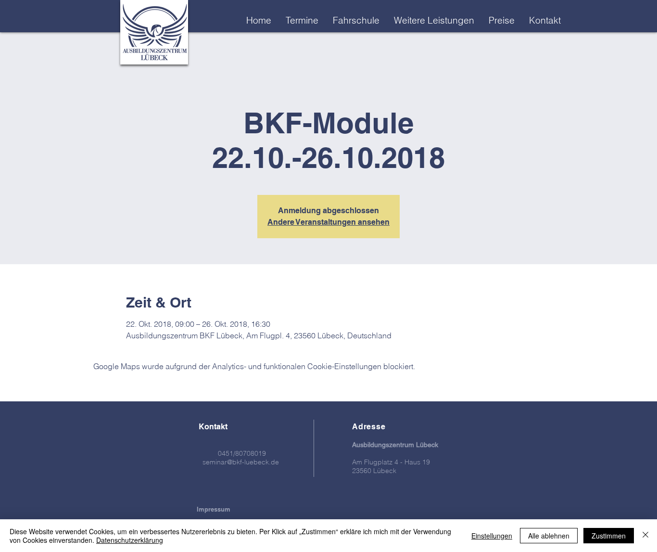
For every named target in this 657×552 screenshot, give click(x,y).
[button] (434, 20)
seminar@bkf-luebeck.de (240, 462)
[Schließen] (645, 535)
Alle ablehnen (548, 535)
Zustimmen (609, 535)
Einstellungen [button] (491, 535)
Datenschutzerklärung (129, 540)
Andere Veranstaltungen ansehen (328, 222)
